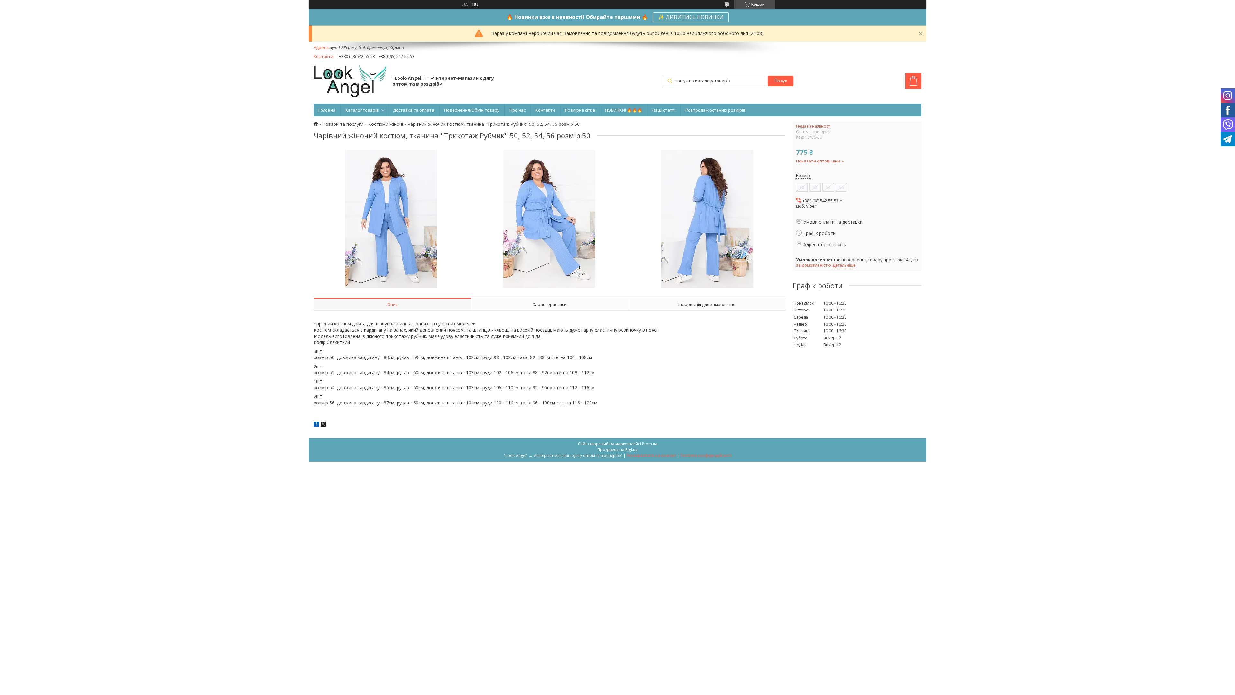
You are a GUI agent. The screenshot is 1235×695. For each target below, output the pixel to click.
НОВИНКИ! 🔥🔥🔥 (623, 110)
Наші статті (663, 110)
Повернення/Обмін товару (471, 110)
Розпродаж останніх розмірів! (715, 110)
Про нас (517, 110)
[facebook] (316, 425)
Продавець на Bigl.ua (617, 449)
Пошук (780, 81)
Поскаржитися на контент (651, 455)
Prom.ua (649, 444)
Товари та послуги (343, 124)
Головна (326, 110)
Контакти (545, 110)
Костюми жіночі (385, 124)
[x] (323, 425)
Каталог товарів (362, 110)
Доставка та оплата (413, 110)
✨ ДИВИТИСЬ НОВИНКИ (691, 17)
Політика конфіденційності (705, 455)
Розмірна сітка (580, 110)
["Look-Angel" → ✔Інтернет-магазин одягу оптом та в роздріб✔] (350, 81)
